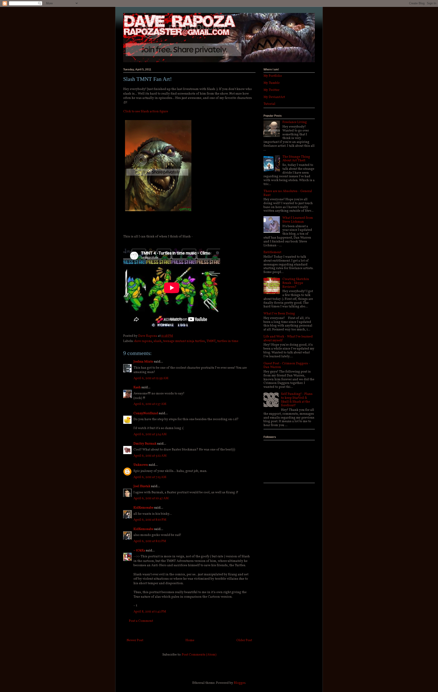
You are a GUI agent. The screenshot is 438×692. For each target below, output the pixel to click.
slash (158, 341)
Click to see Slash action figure (145, 111)
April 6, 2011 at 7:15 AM (149, 477)
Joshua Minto (143, 362)
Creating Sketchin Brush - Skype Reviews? (295, 283)
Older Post (244, 640)
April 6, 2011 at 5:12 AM (150, 456)
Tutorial (269, 104)
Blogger (239, 683)
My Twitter (271, 90)
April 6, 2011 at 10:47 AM (151, 498)
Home (189, 640)
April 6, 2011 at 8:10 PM (149, 520)
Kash (137, 387)
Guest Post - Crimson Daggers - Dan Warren (286, 365)
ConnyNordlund (145, 413)
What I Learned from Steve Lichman (297, 220)
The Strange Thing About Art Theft (296, 159)
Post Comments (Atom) (199, 655)
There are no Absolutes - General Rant (287, 193)
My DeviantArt (274, 97)
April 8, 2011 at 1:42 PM (149, 612)
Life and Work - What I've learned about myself (288, 338)
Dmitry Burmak (144, 444)
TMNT (211, 341)
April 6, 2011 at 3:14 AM (150, 434)
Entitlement (272, 252)
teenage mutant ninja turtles (184, 341)
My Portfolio (272, 76)
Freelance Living (294, 122)
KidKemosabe (143, 508)
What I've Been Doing (279, 313)
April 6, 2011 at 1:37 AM (149, 404)
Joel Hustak (141, 486)
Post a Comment (141, 621)
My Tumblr (271, 83)
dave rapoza (143, 341)
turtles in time (227, 341)
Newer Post (135, 640)
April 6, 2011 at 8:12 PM (149, 541)
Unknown (140, 465)
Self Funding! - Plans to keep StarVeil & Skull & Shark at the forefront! (297, 400)
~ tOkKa (139, 550)
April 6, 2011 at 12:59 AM (150, 378)
